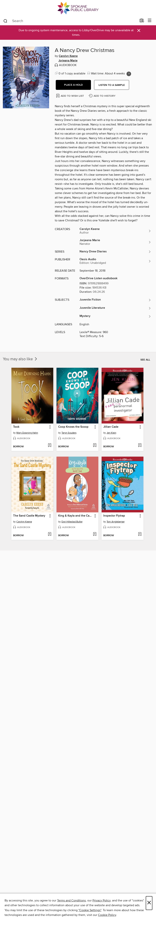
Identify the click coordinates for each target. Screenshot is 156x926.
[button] (73, 85)
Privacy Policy (101, 900)
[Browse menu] (149, 20)
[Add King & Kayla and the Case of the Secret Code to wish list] (94, 534)
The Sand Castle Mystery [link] (29, 516)
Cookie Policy (107, 915)
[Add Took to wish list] (49, 445)
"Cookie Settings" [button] (89, 910)
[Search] (5, 21)
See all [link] (145, 359)
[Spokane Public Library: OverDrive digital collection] (78, 8)
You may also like (18, 359)
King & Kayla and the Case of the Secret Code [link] (75, 516)
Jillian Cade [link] (110, 427)
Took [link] (16, 427)
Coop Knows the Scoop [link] (73, 427)
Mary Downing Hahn (27, 432)
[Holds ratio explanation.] (129, 74)
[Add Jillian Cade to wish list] (139, 445)
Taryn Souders (68, 432)
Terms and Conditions (71, 900)
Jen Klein (111, 432)
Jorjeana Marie (67, 60)
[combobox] (70, 21)
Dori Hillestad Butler (72, 521)
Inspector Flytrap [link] (114, 516)
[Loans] (141, 21)
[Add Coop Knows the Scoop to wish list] (94, 445)
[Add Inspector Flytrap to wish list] (139, 534)
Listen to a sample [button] (112, 85)
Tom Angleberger (116, 521)
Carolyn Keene (68, 56)
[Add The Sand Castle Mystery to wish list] (49, 534)
